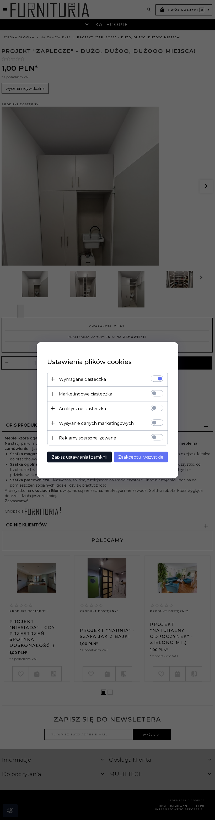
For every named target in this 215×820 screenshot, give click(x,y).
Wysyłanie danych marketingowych (96, 423)
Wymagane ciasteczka (82, 379)
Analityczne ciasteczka (82, 408)
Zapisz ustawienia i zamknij (79, 456)
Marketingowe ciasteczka (85, 393)
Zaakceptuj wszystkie (140, 456)
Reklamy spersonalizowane (87, 437)
